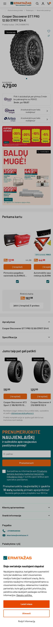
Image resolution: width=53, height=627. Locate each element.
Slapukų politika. (24, 595)
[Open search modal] (37, 3)
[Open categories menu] (4, 3)
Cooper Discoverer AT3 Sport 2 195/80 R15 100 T (15, 404)
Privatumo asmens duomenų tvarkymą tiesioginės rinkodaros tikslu (27, 474)
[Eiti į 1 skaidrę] (26, 78)
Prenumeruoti (26, 462)
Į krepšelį (17, 266)
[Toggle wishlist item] (49, 31)
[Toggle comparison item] (49, 36)
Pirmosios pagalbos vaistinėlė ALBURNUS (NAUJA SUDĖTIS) (14, 274)
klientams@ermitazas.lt (17, 535)
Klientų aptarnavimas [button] (13, 507)
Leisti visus (26, 604)
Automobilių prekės (15, 10)
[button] (26, 322)
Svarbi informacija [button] (11, 515)
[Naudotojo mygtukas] (43, 3)
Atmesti (26, 613)
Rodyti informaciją (26, 621)
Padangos (30, 10)
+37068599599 (13, 531)
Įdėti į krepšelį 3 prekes (27, 305)
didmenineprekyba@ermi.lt (22, 413)
